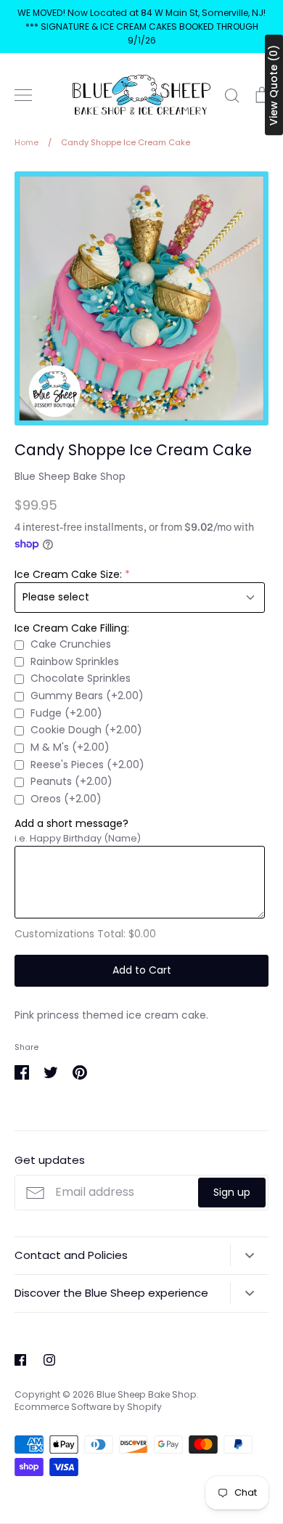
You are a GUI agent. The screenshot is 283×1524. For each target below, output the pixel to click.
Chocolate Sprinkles (80, 678)
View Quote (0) (273, 85)
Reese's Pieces (87, 764)
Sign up (231, 1192)
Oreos (66, 798)
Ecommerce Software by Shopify (88, 1407)
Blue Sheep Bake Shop (70, 476)
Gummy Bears (87, 695)
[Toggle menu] (23, 95)
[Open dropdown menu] (249, 1255)
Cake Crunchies (70, 644)
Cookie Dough (86, 729)
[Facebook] (20, 1359)
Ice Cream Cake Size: (68, 574)
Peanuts (71, 781)
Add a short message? (71, 823)
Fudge (66, 713)
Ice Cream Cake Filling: (72, 628)
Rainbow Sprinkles (74, 661)
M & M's (70, 747)
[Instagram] (49, 1359)
